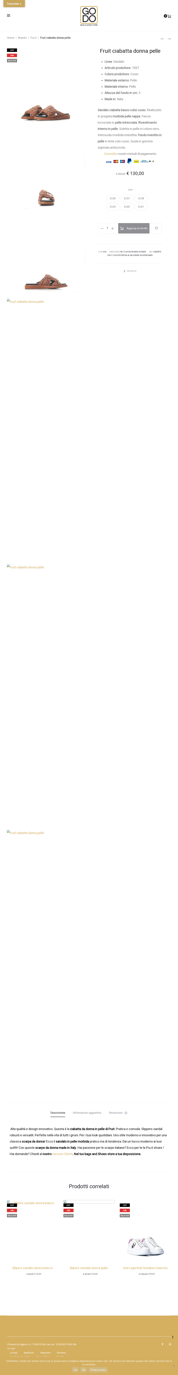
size (130, 189)
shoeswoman (146, 255)
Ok (75, 1369)
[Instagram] (170, 1344)
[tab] (58, 1113)
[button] (113, 198)
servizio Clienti (62, 1154)
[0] (169, 16)
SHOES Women (132, 252)
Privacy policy (98, 1369)
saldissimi (134, 255)
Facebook (131, 271)
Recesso (61, 1353)
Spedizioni (29, 1353)
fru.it (110, 255)
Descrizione (57, 1112)
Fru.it (33, 37)
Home (10, 37)
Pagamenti (45, 1353)
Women (142, 252)
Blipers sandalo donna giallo (89, 1268)
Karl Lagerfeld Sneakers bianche (145, 1268)
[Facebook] (162, 1344)
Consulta (110, 154)
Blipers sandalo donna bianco (33, 1268)
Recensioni (117, 1112)
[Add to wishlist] (156, 228)
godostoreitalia (121, 255)
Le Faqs (13, 1353)
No (84, 1369)
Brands (22, 37)
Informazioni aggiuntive (87, 1112)
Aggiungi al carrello (137, 228)
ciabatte (157, 252)
